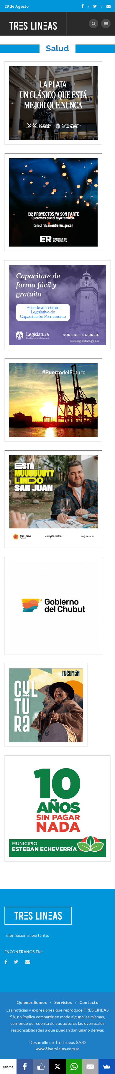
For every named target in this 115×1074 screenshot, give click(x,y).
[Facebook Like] (41, 1066)
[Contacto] (108, 6)
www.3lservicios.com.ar (57, 1048)
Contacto (88, 1002)
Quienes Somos (32, 1002)
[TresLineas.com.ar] (33, 23)
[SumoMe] (106, 1066)
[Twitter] (98, 6)
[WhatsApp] (74, 1066)
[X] (57, 1066)
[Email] (90, 1066)
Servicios (63, 1002)
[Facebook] (85, 6)
